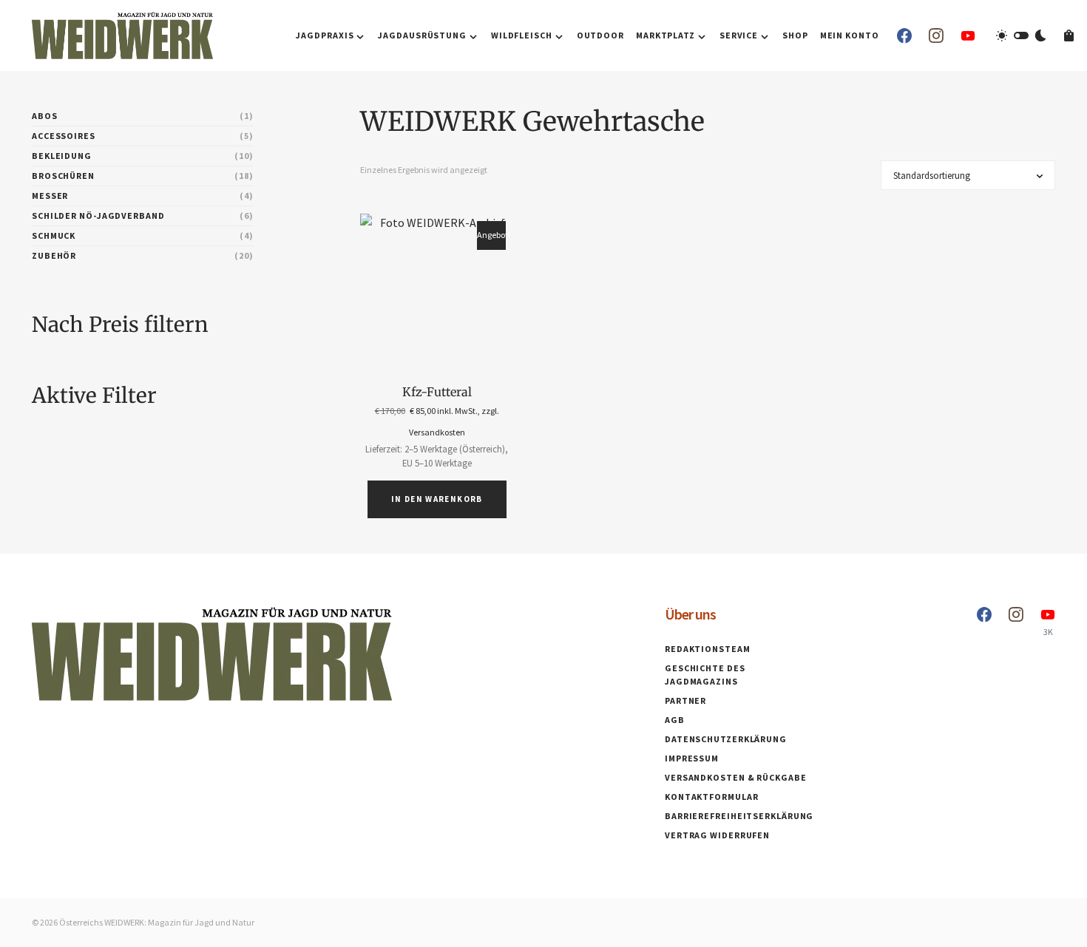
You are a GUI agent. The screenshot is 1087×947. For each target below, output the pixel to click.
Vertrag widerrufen (717, 835)
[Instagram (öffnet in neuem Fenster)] (936, 35)
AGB (675, 719)
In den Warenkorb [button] (437, 499)
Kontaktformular (712, 796)
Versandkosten (437, 432)
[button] (1021, 35)
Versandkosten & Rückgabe (736, 777)
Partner (685, 700)
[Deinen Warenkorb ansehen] (1069, 35)
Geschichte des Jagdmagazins (705, 674)
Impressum (692, 758)
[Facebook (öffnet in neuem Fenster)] (904, 35)
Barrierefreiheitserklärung (739, 815)
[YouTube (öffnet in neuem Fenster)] (968, 35)
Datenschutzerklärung (726, 738)
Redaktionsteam (708, 648)
